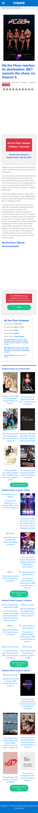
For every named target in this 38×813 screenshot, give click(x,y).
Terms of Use (19, 808)
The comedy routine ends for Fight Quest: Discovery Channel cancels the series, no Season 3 (27, 742)
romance (23, 355)
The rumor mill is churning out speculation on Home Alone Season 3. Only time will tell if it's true (16, 342)
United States (19, 336)
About (25, 806)
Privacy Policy (33, 806)
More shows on (19, 485)
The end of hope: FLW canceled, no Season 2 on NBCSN (10, 779)
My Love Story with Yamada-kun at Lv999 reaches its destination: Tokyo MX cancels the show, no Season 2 (10, 615)
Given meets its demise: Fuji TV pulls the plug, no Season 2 (10, 578)
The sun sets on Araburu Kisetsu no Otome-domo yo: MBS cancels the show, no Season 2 (27, 583)
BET (16, 330)
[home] (19, 4)
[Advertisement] (19, 114)
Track (19, 307)
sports (6, 357)
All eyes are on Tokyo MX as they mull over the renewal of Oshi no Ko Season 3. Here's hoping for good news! (27, 523)
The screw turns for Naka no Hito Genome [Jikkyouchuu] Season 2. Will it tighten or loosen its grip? (27, 562)
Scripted (16, 333)
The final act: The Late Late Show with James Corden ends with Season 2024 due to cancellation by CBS (17, 350)
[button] (3, 3)
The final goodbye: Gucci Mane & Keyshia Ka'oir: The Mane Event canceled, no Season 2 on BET (10, 475)
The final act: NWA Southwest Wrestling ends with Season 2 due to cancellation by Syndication (27, 703)
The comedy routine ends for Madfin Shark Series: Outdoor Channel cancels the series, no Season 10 (10, 742)
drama (17, 355)
